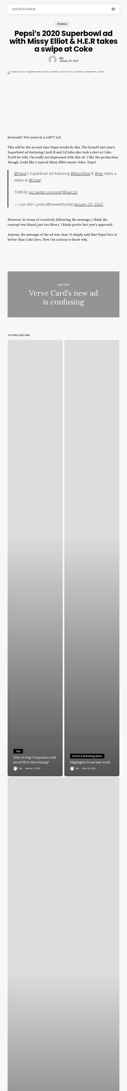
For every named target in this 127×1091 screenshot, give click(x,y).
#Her (99, 173)
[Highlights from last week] (91, 558)
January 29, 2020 (88, 204)
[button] (113, 9)
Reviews (62, 24)
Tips (18, 751)
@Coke (35, 179)
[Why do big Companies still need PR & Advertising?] (35, 558)
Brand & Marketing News (87, 756)
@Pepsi (20, 173)
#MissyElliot (80, 173)
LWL (61, 58)
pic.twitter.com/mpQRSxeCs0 (53, 192)
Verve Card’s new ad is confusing (63, 294)
